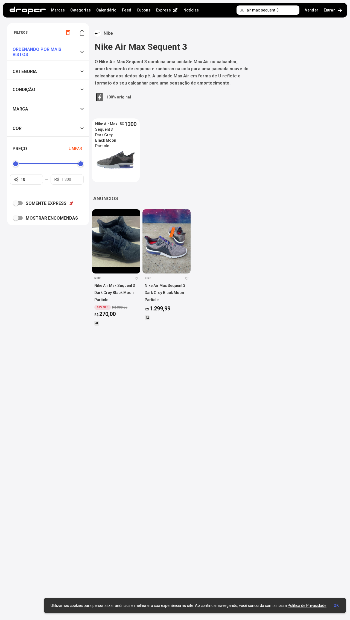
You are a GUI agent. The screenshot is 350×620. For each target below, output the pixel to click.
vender (311, 10)
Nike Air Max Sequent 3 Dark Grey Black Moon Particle (106, 130)
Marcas (58, 10)
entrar (333, 10)
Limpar (75, 148)
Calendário (106, 10)
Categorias (80, 10)
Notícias (191, 10)
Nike (108, 33)
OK (336, 605)
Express (167, 10)
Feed (126, 10)
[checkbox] (19, 203)
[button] (49, 51)
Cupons (144, 10)
